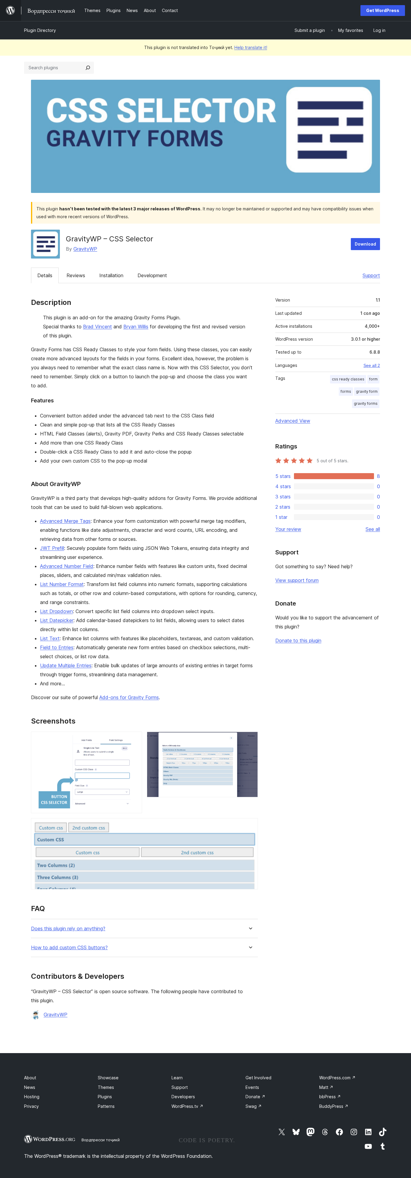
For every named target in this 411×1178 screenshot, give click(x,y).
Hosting (31, 1096)
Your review (288, 529)
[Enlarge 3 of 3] (250, 826)
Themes (106, 1087)
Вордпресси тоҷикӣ (101, 1139)
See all (373, 529)
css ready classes (348, 379)
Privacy (31, 1106)
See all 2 (371, 365)
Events (252, 1087)
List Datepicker (56, 620)
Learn (177, 1077)
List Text (50, 638)
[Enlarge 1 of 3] (134, 740)
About (30, 1077)
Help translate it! (250, 47)
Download (365, 243)
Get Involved (258, 1077)
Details (44, 275)
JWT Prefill (52, 548)
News (29, 1087)
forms (346, 391)
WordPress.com (337, 1077)
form (373, 379)
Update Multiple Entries (65, 665)
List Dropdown (56, 611)
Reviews (75, 275)
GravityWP (85, 249)
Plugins (105, 1096)
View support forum (297, 580)
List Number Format (62, 584)
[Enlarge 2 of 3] (250, 740)
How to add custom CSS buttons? (69, 947)
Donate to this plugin (298, 640)
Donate (255, 1096)
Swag (254, 1106)
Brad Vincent (97, 327)
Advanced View (292, 421)
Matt (326, 1087)
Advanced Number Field (66, 566)
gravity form (367, 391)
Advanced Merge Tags (65, 521)
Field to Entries (56, 647)
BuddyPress (333, 1106)
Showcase (108, 1077)
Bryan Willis (135, 327)
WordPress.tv (187, 1106)
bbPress (330, 1096)
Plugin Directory (40, 30)
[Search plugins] (88, 68)
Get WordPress (382, 10)
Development (152, 275)
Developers (183, 1096)
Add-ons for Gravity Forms (129, 697)
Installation (111, 275)
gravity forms (366, 403)
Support (371, 275)
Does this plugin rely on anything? (68, 929)
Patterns (106, 1106)
